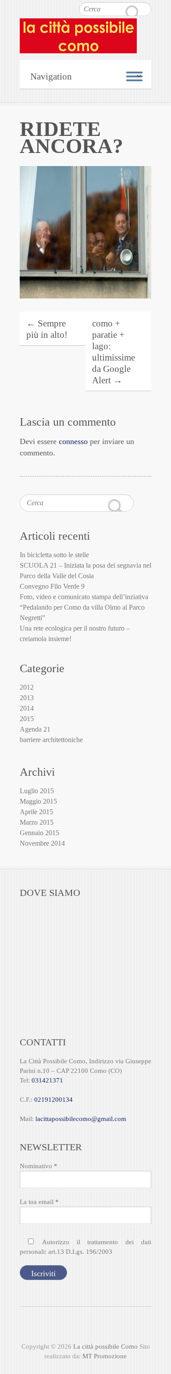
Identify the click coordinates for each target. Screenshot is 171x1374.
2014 (27, 708)
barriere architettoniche (51, 739)
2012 (27, 687)
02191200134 (53, 1099)
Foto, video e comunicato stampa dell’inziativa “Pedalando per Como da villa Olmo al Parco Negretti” (84, 607)
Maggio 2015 (38, 801)
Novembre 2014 (42, 843)
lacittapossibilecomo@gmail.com (81, 1118)
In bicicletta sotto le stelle (54, 555)
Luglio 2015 (37, 791)
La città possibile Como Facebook (69, 1326)
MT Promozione (104, 1356)
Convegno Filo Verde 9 (52, 586)
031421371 (47, 1080)
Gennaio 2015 (39, 832)
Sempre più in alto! (47, 329)
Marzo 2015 (36, 822)
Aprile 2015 (36, 811)
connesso (73, 441)
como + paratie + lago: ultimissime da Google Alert (113, 351)
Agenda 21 (35, 729)
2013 (27, 697)
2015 (27, 718)
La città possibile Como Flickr (101, 1326)
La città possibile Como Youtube (85, 1326)
